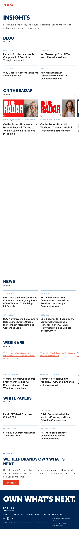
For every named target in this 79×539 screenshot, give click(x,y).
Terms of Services (32, 523)
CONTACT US (57, 514)
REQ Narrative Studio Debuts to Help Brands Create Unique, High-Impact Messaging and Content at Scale (20, 323)
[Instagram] (8, 518)
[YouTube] (12, 518)
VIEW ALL (6, 42)
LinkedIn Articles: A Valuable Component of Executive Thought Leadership (18, 57)
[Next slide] (74, 95)
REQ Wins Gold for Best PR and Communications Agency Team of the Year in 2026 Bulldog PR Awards (20, 302)
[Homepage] (8, 5)
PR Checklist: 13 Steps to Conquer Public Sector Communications (54, 435)
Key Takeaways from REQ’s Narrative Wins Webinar (55, 56)
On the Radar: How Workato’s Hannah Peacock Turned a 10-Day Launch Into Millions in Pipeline (20, 129)
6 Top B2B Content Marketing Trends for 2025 (19, 434)
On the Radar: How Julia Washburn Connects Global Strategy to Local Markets (56, 127)
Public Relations (28, 120)
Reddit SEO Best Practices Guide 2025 (17, 416)
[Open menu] (75, 4)
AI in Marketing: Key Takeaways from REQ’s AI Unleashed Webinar (54, 75)
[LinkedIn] (4, 518)
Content (16, 120)
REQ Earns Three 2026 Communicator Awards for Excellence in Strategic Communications (55, 302)
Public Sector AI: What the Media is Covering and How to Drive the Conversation (57, 417)
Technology (54, 120)
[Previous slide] (70, 95)
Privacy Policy (43, 523)
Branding (7, 120)
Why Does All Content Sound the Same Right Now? (20, 74)
